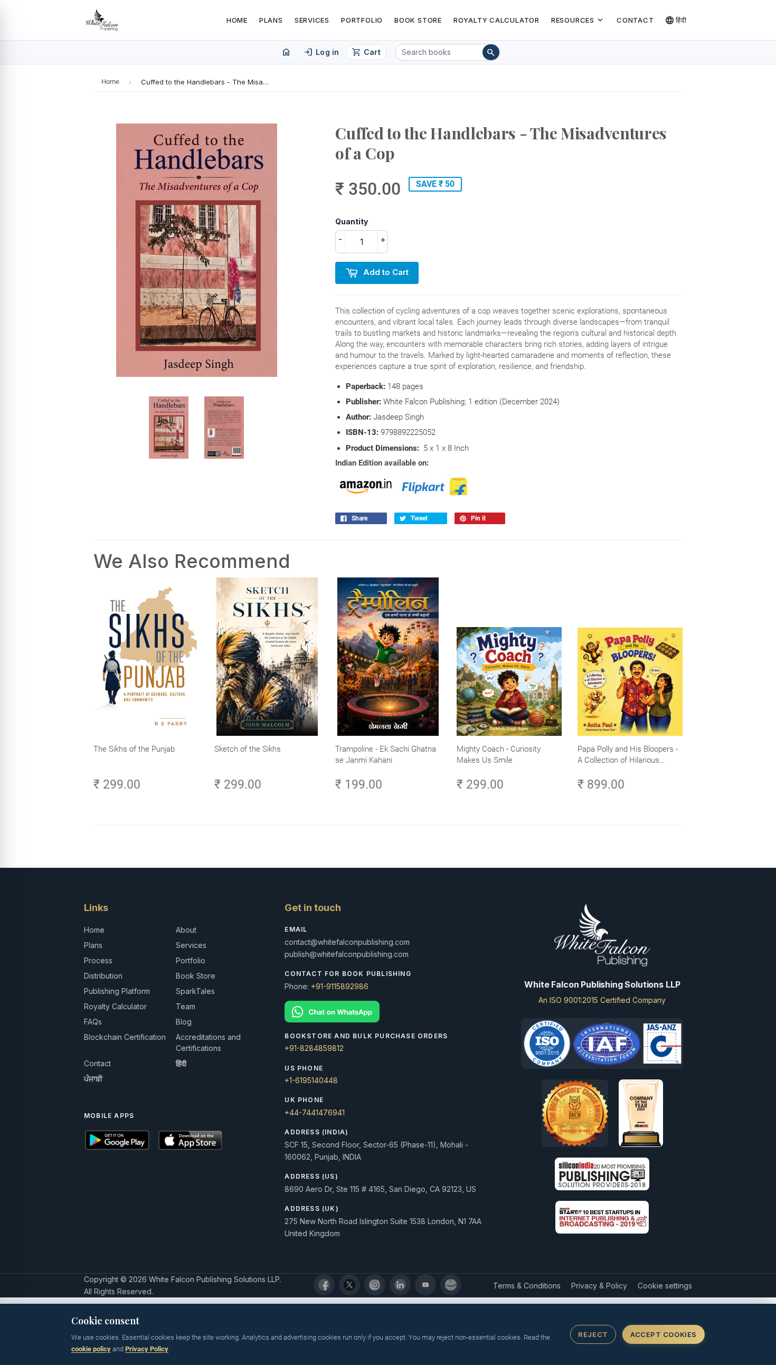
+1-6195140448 (311, 1080)
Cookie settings (665, 1285)
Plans (271, 20)
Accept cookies (663, 1334)
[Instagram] (374, 1284)
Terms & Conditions (527, 1285)
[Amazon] (450, 1284)
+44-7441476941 (315, 1112)
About (186, 929)
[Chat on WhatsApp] (388, 1011)
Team (185, 1006)
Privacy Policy (146, 1349)
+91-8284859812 (314, 1048)
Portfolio (362, 20)
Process (98, 960)
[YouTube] (425, 1284)
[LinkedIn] (400, 1284)
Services (312, 20)
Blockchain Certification (125, 1036)
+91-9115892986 (339, 986)
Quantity (351, 221)
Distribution (103, 975)
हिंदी (676, 20)
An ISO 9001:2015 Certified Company (602, 1000)
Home (237, 20)
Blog (184, 1021)
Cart (366, 52)
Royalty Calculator (496, 20)
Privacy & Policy (599, 1285)
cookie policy (91, 1349)
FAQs (93, 1021)
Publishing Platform (117, 991)
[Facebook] (324, 1284)
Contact (635, 20)
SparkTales (195, 991)
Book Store (418, 20)
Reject (593, 1334)
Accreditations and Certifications (208, 1042)
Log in (321, 52)
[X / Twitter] (349, 1284)
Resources (578, 20)
